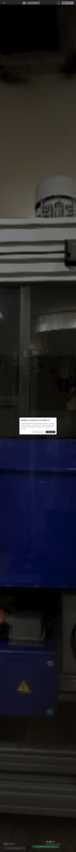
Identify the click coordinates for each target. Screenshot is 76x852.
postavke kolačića (38, 432)
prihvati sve (50, 432)
